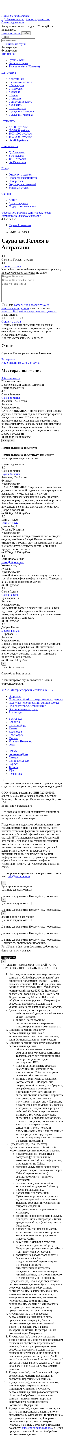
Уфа (11, 770)
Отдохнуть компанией (22, 184)
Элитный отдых (19, 187)
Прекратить (8, 957)
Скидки (6, 193)
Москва (13, 738)
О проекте (15, 696)
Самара (13, 757)
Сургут (13, 763)
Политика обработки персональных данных (36, 699)
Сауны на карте (11, 33)
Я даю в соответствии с (29, 308)
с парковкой (16, 88)
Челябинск (15, 773)
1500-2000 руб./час (20, 136)
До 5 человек (17, 152)
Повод (5, 168)
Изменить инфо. (11, 362)
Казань (13, 728)
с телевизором (17, 108)
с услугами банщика (21, 111)
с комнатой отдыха (20, 82)
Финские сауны (18, 63)
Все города (15, 712)
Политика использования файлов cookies (34, 702)
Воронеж (14, 721)
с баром (13, 95)
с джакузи (15, 98)
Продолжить (24, 957)
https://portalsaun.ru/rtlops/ (37, 1427)
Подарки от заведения (22, 206)
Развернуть (8, 359)
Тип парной (8, 53)
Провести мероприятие (23, 177)
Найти (26, 33)
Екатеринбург (17, 725)
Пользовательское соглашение (27, 705)
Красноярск (16, 734)
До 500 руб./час (18, 127)
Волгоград (15, 718)
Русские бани (17, 59)
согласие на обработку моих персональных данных (25, 306)
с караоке (14, 91)
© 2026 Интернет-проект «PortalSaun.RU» (27, 689)
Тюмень (13, 767)
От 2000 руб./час (19, 140)
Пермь (13, 750)
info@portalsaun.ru (19, 876)
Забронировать (10, 378)
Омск (12, 744)
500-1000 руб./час (19, 130)
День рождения (18, 203)
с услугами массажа (21, 114)
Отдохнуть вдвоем (20, 174)
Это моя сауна (31, 362)
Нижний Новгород (20, 741)
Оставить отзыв (11, 266)
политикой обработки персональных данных (29, 311)
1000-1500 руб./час (20, 133)
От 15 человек (17, 162)
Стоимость (8, 120)
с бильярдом (16, 85)
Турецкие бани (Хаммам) (24, 66)
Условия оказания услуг (23, 709)
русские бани (25, 212)
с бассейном (16, 78)
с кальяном (15, 104)
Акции (13, 199)
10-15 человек (17, 158)
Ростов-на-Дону (18, 754)
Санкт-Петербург (19, 760)
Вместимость (9, 146)
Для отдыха (8, 72)
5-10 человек (16, 155)
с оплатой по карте (20, 101)
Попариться (16, 181)
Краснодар (15, 731)
